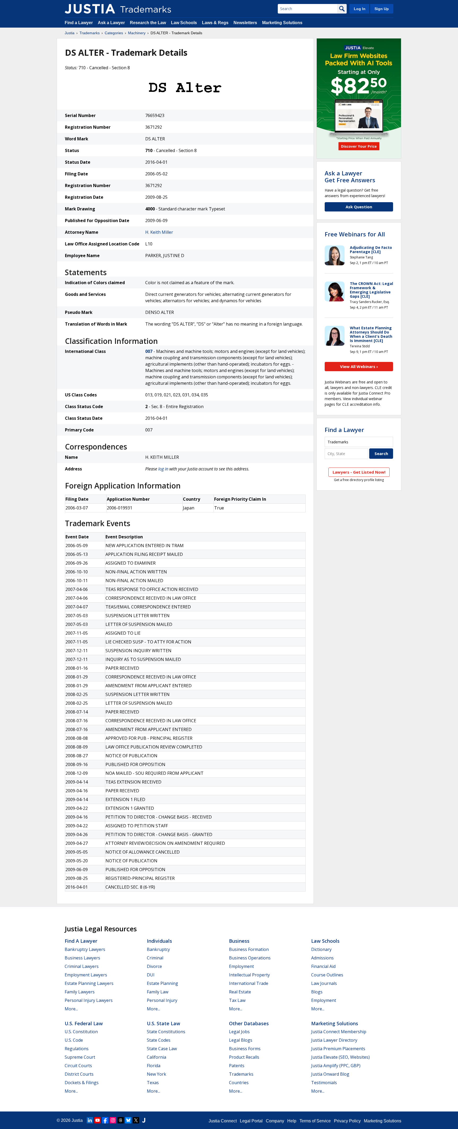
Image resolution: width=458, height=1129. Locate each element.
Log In (359, 9)
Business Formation (249, 949)
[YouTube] (97, 1120)
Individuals (159, 941)
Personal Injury (162, 1000)
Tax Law (237, 1000)
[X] (136, 1120)
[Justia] (90, 9)
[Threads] (120, 1120)
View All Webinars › (359, 366)
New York (156, 1074)
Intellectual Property (249, 975)
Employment (241, 966)
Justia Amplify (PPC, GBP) (335, 1066)
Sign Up (382, 9)
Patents (236, 1066)
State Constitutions (166, 1032)
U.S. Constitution (81, 1032)
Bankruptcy (158, 949)
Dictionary (321, 949)
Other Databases (249, 1023)
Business (239, 941)
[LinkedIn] (90, 1120)
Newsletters (245, 22)
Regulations (77, 1049)
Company (275, 1121)
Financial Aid (323, 966)
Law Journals (324, 983)
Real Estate (240, 992)
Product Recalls (244, 1057)
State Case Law (162, 1049)
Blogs (317, 992)
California (156, 1057)
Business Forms (245, 1049)
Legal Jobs (239, 1032)
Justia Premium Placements (338, 1049)
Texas (153, 1082)
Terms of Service (315, 1121)
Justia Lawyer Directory (334, 1040)
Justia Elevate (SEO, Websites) (340, 1057)
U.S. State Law (163, 1023)
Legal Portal (251, 1121)
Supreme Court (80, 1057)
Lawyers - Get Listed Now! (359, 472)
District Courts (79, 1074)
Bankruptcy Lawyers (85, 949)
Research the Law (148, 22)
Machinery (137, 33)
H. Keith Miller (159, 232)
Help (291, 1121)
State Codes (158, 1040)
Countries (239, 1082)
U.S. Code (74, 1040)
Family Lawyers (80, 992)
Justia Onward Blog (330, 1074)
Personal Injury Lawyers (89, 1000)
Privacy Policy (347, 1121)
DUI (151, 975)
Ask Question (359, 206)
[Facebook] (105, 1120)
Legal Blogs (240, 1040)
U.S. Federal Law (84, 1023)
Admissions (322, 958)
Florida (153, 1066)
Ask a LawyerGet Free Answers (350, 176)
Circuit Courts (78, 1066)
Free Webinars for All (355, 234)
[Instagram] (113, 1120)
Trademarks (90, 33)
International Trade (248, 983)
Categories (114, 33)
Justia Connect (223, 1121)
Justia (69, 33)
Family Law (157, 992)
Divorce (154, 966)
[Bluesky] (128, 1120)
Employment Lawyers (86, 975)
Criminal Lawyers (82, 966)
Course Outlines (327, 975)
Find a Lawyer (79, 22)
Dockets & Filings (82, 1082)
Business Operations (250, 958)
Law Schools (184, 22)
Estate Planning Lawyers (89, 983)
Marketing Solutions (282, 22)
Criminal (155, 958)
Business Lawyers (82, 958)
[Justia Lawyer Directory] (143, 1120)
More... (71, 1009)
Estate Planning (162, 983)
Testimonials (324, 1082)
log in (163, 469)
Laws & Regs (215, 22)
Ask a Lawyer (111, 22)
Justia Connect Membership (338, 1032)
